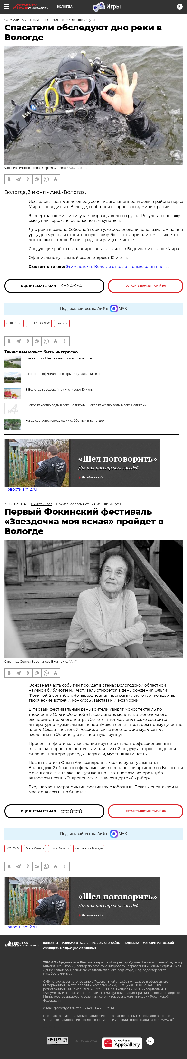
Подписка (131, 943)
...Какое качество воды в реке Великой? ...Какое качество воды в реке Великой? (85, 405)
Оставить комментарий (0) (146, 285)
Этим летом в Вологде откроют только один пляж (116, 266)
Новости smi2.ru (20, 489)
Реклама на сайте (106, 943)
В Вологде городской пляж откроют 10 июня (59, 389)
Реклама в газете (75, 943)
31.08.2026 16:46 (15, 504)
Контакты (50, 943)
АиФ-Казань (78, 168)
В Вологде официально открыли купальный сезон (63, 374)
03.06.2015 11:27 (15, 20)
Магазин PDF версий (158, 943)
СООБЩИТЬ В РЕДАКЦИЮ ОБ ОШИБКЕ (69, 948)
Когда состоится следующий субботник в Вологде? (64, 420)
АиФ (73, 661)
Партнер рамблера (85, 1040)
